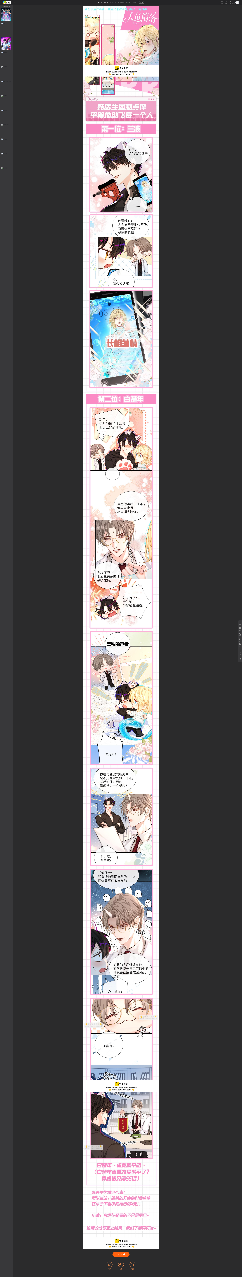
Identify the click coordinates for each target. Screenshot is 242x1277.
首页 (99, 2)
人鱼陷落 (105, 2)
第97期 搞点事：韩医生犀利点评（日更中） (123, 2)
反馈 (14, 2)
